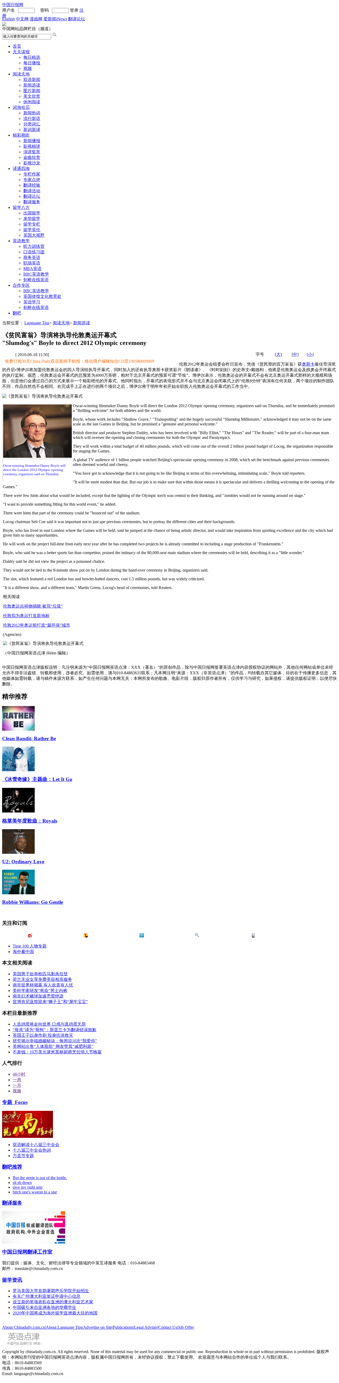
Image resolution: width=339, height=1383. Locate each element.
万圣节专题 (23, 1155)
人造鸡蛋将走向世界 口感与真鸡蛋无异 (49, 1024)
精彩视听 (21, 135)
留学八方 (21, 207)
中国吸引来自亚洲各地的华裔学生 (44, 1307)
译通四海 (21, 168)
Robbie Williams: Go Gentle (32, 902)
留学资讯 (12, 1280)
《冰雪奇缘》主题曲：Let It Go (37, 779)
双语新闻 (31, 79)
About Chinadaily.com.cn (23, 1327)
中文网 (22, 19)
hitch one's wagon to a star (35, 1192)
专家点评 (31, 179)
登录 (74, 10)
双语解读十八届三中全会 (36, 1144)
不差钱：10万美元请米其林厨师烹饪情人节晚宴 (57, 1052)
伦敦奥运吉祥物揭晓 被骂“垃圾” (33, 606)
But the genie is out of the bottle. (40, 1177)
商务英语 (31, 257)
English (8, 19)
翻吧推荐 (12, 1167)
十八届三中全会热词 (32, 1150)
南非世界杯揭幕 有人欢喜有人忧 (43, 985)
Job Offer (186, 1327)
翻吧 (17, 313)
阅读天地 (21, 74)
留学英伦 (31, 229)
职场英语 (31, 263)
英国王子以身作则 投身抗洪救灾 (43, 1035)
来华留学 (31, 218)
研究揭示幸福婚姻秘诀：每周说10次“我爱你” (55, 1041)
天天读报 (21, 52)
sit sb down (22, 1182)
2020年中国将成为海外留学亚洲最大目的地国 (55, 1313)
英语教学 (21, 241)
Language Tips (36, 323)
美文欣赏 (31, 96)
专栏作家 (31, 174)
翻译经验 (31, 185)
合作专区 (21, 285)
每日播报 (31, 63)
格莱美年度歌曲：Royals (29, 821)
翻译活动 (31, 190)
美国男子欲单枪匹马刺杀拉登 (40, 974)
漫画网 (36, 19)
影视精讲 (31, 146)
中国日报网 (12, 4)
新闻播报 (31, 140)
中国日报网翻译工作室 (27, 1252)
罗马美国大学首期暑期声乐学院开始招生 (51, 1290)
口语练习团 (33, 252)
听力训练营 (33, 246)
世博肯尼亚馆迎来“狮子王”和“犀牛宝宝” (50, 1001)
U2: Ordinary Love (23, 861)
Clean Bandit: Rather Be (29, 738)
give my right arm (27, 1187)
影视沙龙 (31, 163)
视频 (27, 68)
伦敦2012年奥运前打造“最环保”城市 (36, 625)
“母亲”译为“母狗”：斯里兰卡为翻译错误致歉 (54, 1029)
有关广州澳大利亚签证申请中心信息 (47, 1296)
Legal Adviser (146, 1327)
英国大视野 (33, 235)
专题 (15, 1102)
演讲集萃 (31, 152)
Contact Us (167, 1327)
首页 (17, 46)
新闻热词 (31, 113)
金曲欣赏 (31, 157)
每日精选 (31, 57)
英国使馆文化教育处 (42, 296)
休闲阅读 (31, 102)
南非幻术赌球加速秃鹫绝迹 (38, 996)
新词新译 (31, 129)
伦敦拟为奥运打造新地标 (26, 615)
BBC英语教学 (36, 274)
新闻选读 (31, 85)
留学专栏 (31, 224)
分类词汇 (31, 124)
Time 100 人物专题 (30, 946)
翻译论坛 (76, 19)
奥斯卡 (308, 364)
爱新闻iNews (55, 19)
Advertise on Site (97, 1327)
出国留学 (31, 213)
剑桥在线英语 (36, 279)
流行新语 (31, 118)
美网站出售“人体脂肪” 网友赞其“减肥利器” (53, 1046)
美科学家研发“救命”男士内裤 (40, 990)
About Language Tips (64, 1327)
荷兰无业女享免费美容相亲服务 (42, 979)
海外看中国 (23, 951)
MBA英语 (32, 268)
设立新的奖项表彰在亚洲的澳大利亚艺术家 (53, 1302)
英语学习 (31, 302)
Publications (123, 1327)
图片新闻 (31, 90)
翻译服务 (31, 202)
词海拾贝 (21, 107)
